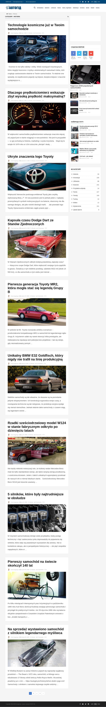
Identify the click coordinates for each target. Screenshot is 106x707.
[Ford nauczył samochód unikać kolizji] (74, 111)
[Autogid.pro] (13, 7)
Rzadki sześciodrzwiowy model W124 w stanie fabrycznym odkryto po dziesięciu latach (37, 426)
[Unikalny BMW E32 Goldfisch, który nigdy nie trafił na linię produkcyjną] (37, 379)
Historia (82, 8)
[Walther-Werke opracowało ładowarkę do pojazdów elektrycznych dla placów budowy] (74, 151)
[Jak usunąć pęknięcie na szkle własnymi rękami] (74, 143)
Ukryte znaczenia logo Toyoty (30, 156)
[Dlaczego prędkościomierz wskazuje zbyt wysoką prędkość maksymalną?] (37, 116)
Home (10, 13)
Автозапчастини (17, 1)
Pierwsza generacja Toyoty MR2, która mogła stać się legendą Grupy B (35, 288)
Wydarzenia (40, 8)
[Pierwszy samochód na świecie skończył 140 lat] (37, 585)
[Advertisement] (85, 28)
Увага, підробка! (66, 8)
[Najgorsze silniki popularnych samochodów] (85, 74)
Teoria (59, 8)
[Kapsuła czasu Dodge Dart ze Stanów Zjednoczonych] (37, 244)
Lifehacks (53, 8)
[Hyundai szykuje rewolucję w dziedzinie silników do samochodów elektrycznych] (74, 95)
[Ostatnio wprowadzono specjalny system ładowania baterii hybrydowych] (74, 136)
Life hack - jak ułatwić (86, 156)
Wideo (87, 8)
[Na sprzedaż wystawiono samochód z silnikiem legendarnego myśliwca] (37, 653)
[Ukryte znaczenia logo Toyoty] (37, 176)
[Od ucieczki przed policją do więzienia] (74, 103)
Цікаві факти (77, 210)
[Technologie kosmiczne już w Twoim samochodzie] (37, 49)
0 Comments (38, 33)
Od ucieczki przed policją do (88, 101)
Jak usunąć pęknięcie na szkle (89, 141)
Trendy (92, 8)
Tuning (97, 8)
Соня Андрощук (15, 33)
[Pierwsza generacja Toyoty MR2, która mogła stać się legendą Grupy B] (37, 312)
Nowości (47, 8)
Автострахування (31, 1)
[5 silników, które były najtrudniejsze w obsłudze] (37, 518)
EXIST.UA (8, 1)
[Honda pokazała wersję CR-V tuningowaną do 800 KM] (74, 128)
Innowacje (76, 8)
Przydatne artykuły (79, 188)
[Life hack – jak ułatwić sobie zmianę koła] (74, 158)
